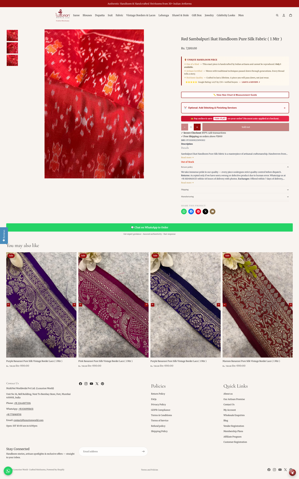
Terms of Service (159, 420)
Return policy (187, 167)
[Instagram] (86, 384)
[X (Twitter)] (205, 211)
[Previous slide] (8, 305)
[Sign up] (143, 451)
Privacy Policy (158, 404)
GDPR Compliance (160, 409)
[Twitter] (97, 384)
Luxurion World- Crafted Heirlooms (30, 469)
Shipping (185, 189)
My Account (229, 409)
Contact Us (229, 404)
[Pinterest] (198, 211)
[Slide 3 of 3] (12, 60)
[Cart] (290, 15)
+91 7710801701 (13, 414)
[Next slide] (74, 305)
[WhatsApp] (184, 211)
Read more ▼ (187, 157)
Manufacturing (187, 196)
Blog (225, 420)
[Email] (212, 211)
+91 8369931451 (25, 408)
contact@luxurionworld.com (28, 420)
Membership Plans (233, 431)
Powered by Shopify (55, 469)
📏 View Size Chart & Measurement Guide (235, 95)
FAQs (154, 399)
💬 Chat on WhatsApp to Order (149, 227)
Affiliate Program (232, 436)
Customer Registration (235, 442)
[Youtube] (91, 384)
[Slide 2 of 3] (12, 47)
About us (228, 393)
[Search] (277, 15)
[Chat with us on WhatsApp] (8, 471)
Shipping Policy (159, 431)
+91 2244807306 (22, 403)
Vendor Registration (233, 426)
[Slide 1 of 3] (12, 35)
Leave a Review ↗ (251, 82)
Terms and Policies (149, 470)
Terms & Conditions (161, 415)
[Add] (71, 353)
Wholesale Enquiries (234, 415)
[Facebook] (191, 211)
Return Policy (158, 393)
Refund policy (158, 426)
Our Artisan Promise (234, 399)
